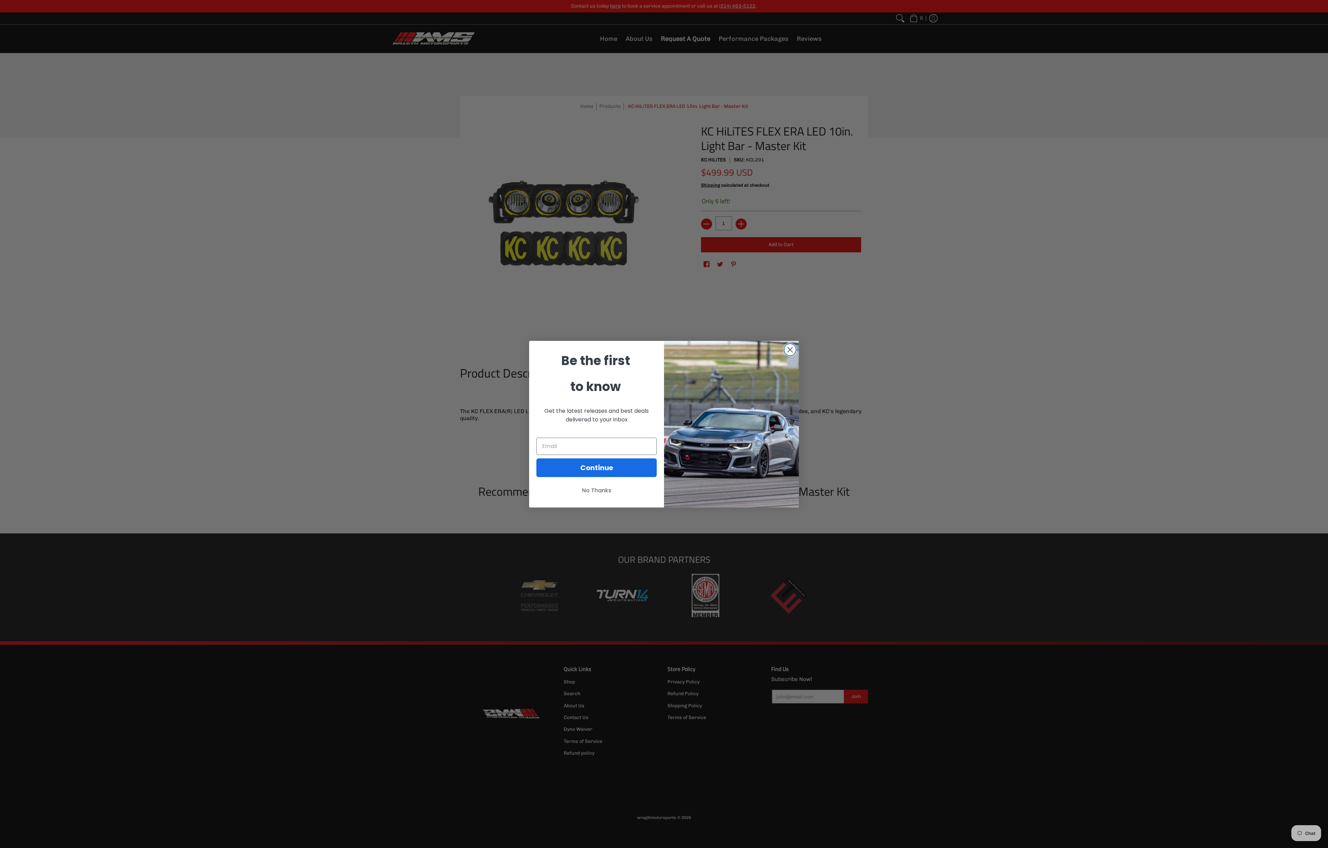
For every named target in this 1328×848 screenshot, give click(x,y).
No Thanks (596, 490)
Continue (596, 468)
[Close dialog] (790, 350)
